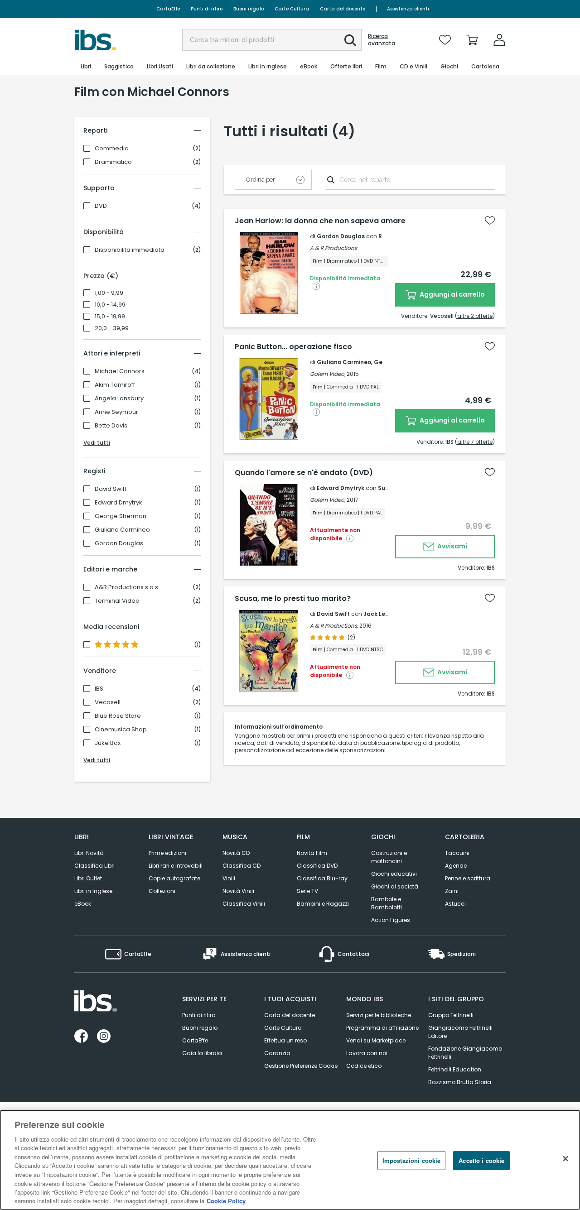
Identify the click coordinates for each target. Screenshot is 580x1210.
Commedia (112, 148)
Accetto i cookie (481, 1160)
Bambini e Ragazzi (323, 904)
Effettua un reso (285, 1040)
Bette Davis (111, 425)
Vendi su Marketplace (376, 1040)
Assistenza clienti (408, 8)
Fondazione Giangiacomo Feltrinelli (465, 1053)
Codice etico (364, 1066)
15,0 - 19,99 (110, 316)
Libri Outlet (88, 878)
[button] (350, 40)
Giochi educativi (394, 874)
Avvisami (451, 546)
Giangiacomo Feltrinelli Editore (460, 1032)
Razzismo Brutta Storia (459, 1082)
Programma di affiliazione (382, 1028)
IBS (99, 688)
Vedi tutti (96, 443)
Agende (456, 865)
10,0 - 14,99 (110, 304)
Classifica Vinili (243, 904)
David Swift (110, 489)
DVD (101, 206)
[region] (290, 1160)
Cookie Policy (226, 1200)
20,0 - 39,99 (112, 328)
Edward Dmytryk (118, 502)
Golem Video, (327, 374)
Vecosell (108, 702)
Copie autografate (174, 878)
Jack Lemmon (383, 614)
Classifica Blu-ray (322, 878)
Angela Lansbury (119, 398)
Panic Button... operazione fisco (293, 347)
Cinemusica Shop (121, 729)
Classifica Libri (94, 865)
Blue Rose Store (118, 716)
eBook (82, 904)
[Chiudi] (565, 1159)
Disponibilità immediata (129, 250)
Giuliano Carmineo (122, 529)
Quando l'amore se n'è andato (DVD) (304, 473)
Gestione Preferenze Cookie (301, 1066)
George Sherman (120, 516)
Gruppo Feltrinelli (451, 1015)
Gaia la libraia (202, 1053)
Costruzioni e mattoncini (389, 857)
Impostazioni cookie (411, 1160)
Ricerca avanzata (381, 40)
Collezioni (162, 891)
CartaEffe (168, 8)
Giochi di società (394, 886)
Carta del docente (342, 8)
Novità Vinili (238, 891)
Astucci (455, 904)
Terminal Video (117, 601)
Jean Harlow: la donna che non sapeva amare (320, 221)
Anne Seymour (116, 412)
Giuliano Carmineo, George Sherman (370, 362)
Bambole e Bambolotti (386, 903)
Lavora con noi (366, 1053)
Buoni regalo (248, 8)
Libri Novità (89, 853)
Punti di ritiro (206, 8)
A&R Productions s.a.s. (127, 587)
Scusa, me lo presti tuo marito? (293, 599)
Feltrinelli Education (454, 1069)
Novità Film (312, 853)
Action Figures (390, 920)
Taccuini (457, 853)
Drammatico (113, 162)
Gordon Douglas (119, 543)
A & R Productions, (334, 625)
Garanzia (277, 1053)
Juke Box (108, 743)
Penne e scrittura (467, 878)
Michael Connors (120, 371)
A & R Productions (333, 248)
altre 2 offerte (475, 316)
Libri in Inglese (93, 891)
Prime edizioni (167, 853)
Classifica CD (241, 865)
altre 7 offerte (475, 442)
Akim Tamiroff (115, 385)
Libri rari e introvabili (176, 865)
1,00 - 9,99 (109, 293)
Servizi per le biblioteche (378, 1015)
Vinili (228, 878)
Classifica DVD (317, 865)
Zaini (452, 891)
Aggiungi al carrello (451, 294)
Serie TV (307, 891)
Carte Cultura (292, 8)
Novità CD (236, 853)
